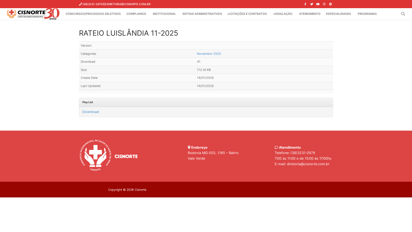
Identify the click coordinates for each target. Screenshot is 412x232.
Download (90, 112)
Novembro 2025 (209, 53)
